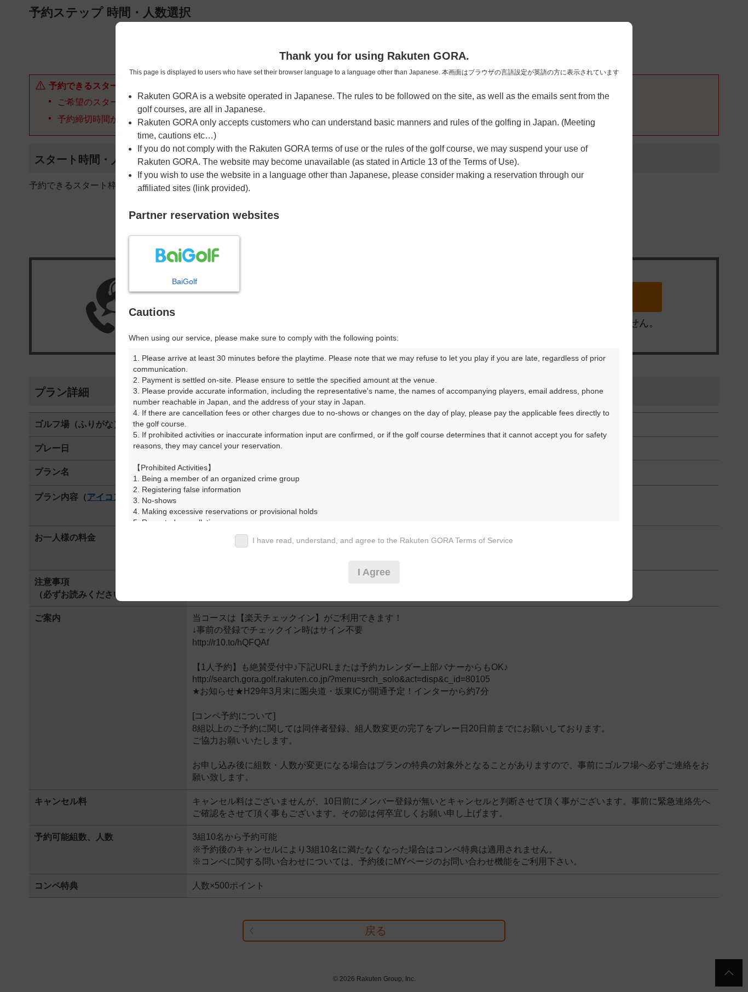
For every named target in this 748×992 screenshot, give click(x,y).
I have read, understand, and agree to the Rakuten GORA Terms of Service (382, 540)
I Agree (374, 572)
